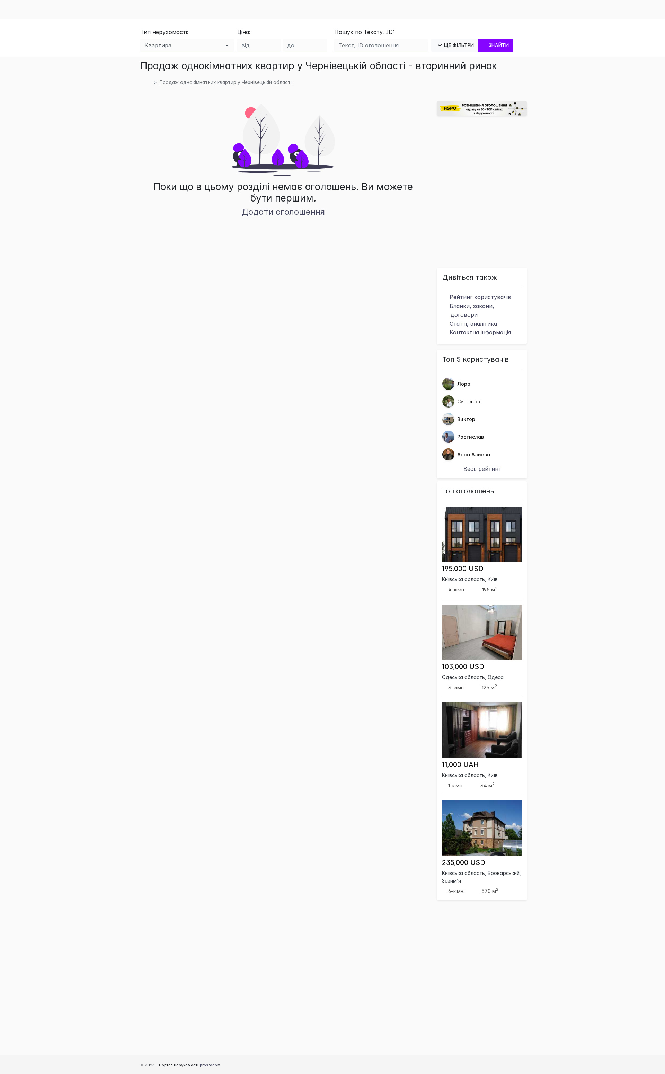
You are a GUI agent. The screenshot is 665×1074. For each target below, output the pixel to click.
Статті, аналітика (472, 323)
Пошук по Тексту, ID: (364, 31)
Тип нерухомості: (164, 31)
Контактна (479, 332)
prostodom (210, 1065)
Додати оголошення (283, 212)
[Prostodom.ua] (148, 82)
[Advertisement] (482, 191)
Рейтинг (479, 297)
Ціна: (243, 31)
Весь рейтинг (482, 468)
